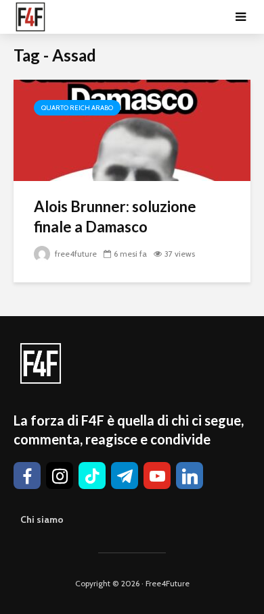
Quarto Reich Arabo (77, 107)
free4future (75, 254)
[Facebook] (27, 475)
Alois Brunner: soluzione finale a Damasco (115, 216)
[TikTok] (92, 475)
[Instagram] (59, 475)
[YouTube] (157, 475)
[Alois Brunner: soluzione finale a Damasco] (132, 129)
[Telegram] (124, 475)
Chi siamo (42, 519)
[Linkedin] (189, 475)
